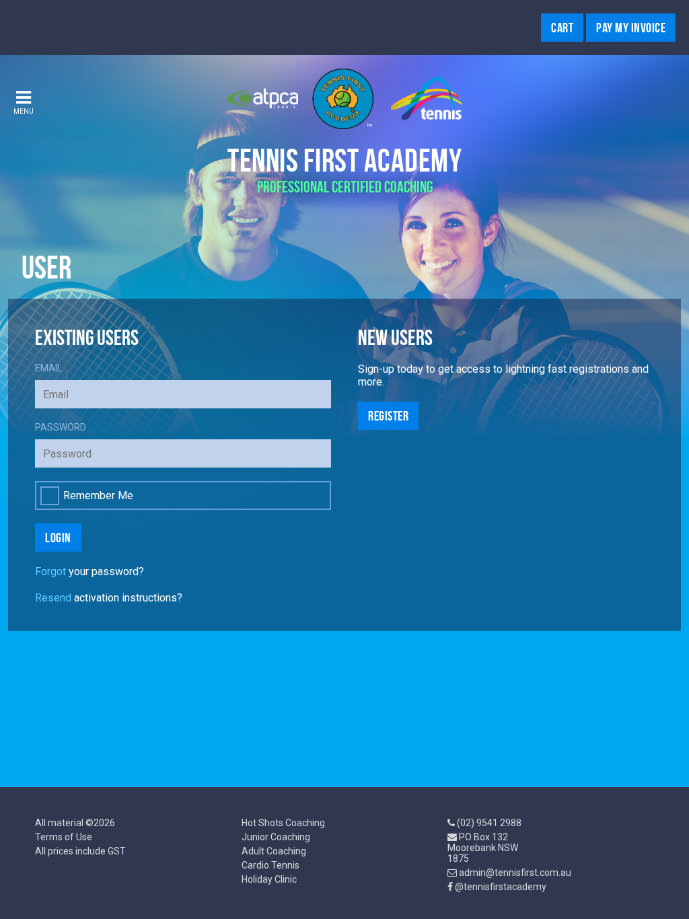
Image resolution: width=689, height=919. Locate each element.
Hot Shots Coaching (283, 822)
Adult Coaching (274, 851)
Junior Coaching (276, 837)
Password (60, 427)
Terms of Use (63, 837)
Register (388, 415)
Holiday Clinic (269, 879)
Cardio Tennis (270, 865)
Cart (562, 27)
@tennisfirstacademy (500, 886)
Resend (53, 597)
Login (58, 537)
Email (48, 368)
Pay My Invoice (630, 27)
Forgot (50, 571)
